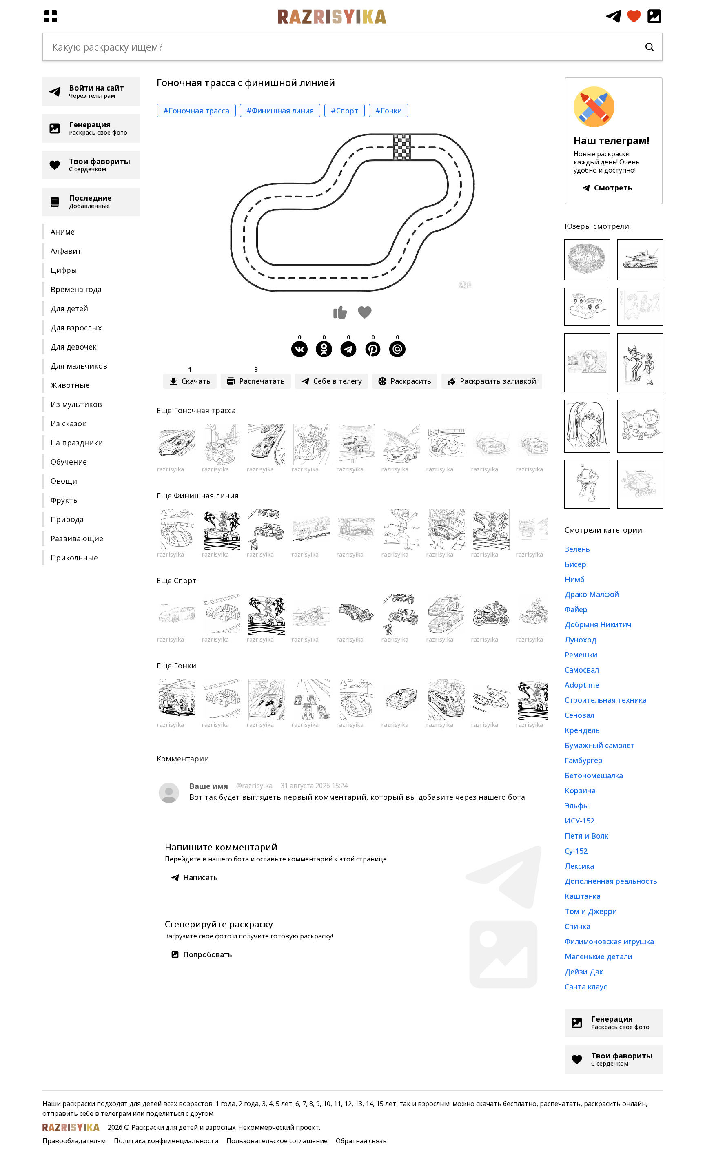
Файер (576, 609)
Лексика (579, 866)
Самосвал (582, 670)
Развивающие (77, 538)
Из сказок (68, 423)
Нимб (575, 579)
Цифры (64, 270)
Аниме (63, 232)
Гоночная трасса (205, 410)
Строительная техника (606, 700)
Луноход (580, 639)
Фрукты (65, 500)
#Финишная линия (280, 110)
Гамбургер (584, 760)
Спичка (577, 926)
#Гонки (388, 110)
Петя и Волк (586, 836)
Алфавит (66, 251)
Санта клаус (586, 986)
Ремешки (581, 654)
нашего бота (502, 797)
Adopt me (582, 685)
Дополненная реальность (611, 881)
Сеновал (579, 715)
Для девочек (74, 347)
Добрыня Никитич (598, 624)
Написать (200, 877)
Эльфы (577, 805)
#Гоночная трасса (196, 110)
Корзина (580, 790)
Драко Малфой (592, 594)
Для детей (69, 308)
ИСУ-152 (579, 820)
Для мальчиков (79, 366)
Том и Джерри (591, 911)
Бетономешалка (594, 775)
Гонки (185, 666)
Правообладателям (74, 1141)
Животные (70, 385)
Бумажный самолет (600, 745)
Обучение (69, 462)
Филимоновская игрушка (609, 941)
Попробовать (207, 954)
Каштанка (583, 896)
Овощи (64, 481)
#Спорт (344, 110)
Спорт (185, 580)
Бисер (575, 564)
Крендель (582, 730)
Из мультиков (76, 404)
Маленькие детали (598, 956)
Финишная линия (206, 495)
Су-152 (576, 851)
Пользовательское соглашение (277, 1141)
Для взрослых (76, 327)
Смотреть (613, 188)
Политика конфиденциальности (166, 1141)
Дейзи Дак (584, 971)
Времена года (76, 289)
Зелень (577, 549)
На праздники (77, 442)
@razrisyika (254, 785)
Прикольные (74, 557)
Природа (67, 519)
